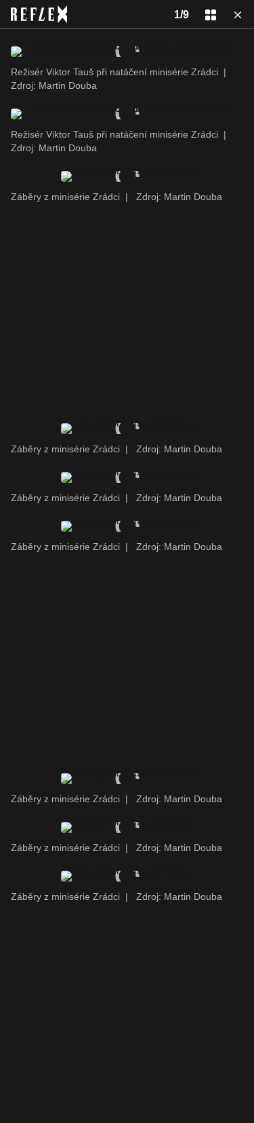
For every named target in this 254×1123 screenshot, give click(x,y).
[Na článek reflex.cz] (39, 14)
